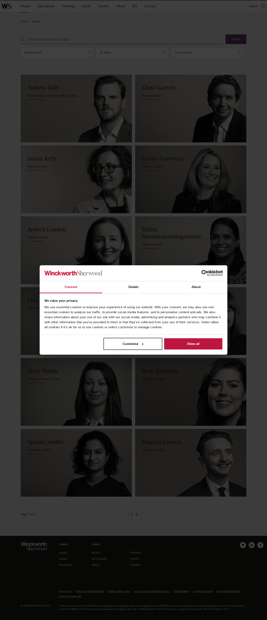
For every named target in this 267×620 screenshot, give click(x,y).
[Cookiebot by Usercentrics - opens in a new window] (204, 273)
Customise (130, 344)
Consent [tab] (71, 287)
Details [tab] (133, 287)
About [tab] (196, 287)
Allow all (193, 344)
